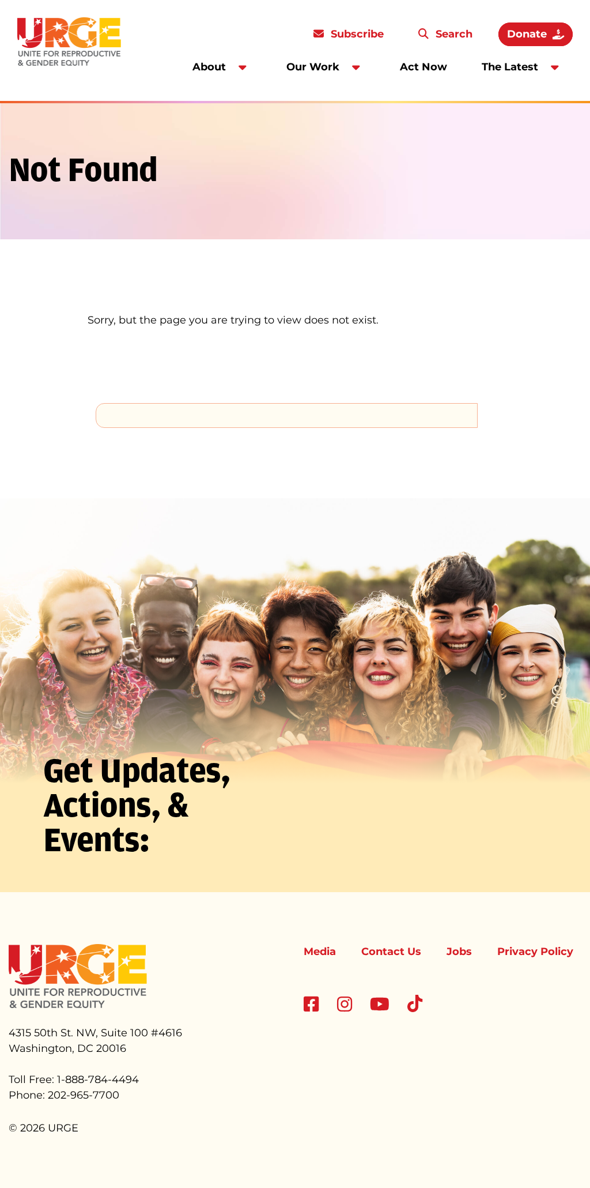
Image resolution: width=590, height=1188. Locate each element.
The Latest (510, 67)
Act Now (423, 67)
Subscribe (356, 34)
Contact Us (391, 951)
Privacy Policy (535, 951)
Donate (527, 34)
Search (452, 34)
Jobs (459, 951)
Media (320, 951)
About (209, 67)
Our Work (312, 67)
